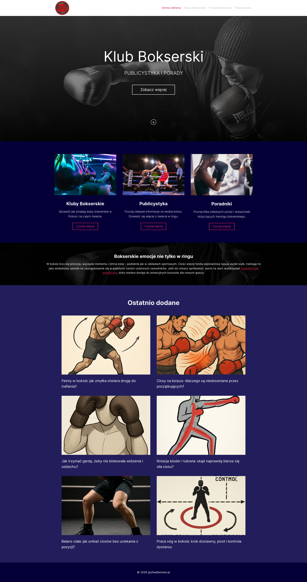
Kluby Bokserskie (195, 7)
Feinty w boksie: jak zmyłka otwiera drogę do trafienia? (99, 383)
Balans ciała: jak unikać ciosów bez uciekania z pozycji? (100, 544)
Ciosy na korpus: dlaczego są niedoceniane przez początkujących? (197, 383)
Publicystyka (243, 7)
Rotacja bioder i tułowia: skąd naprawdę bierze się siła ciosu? (198, 464)
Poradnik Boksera (220, 7)
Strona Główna (171, 7)
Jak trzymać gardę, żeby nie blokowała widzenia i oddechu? (102, 464)
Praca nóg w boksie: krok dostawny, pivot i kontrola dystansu (199, 544)
